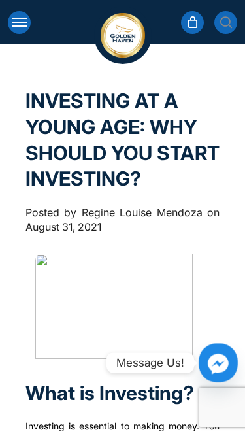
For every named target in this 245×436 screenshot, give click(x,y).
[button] (19, 22)
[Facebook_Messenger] (218, 362)
